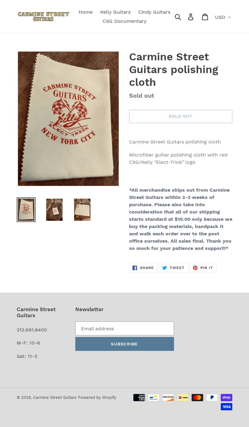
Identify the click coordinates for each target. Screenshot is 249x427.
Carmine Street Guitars (55, 397)
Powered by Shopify (97, 397)
